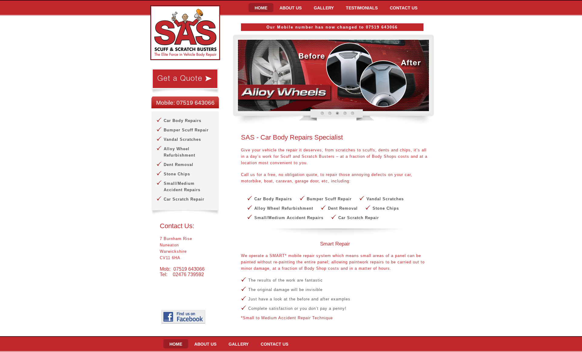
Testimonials (362, 7)
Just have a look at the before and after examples (299, 299)
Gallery (324, 7)
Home (261, 7)
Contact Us (403, 7)
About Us (290, 7)
